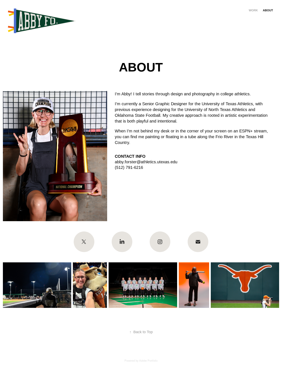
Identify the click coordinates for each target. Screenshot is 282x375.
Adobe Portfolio (148, 360)
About (268, 10)
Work (253, 10)
